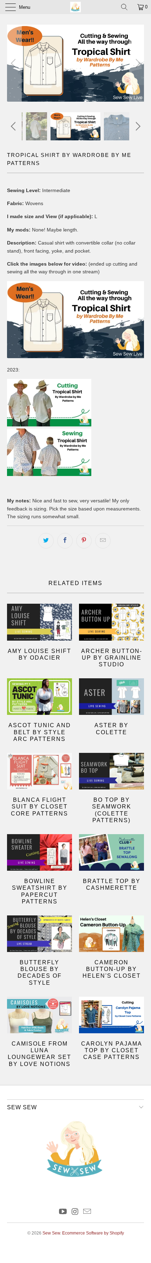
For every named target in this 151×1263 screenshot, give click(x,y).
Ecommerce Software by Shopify (93, 1233)
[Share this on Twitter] (46, 540)
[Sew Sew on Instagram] (75, 1212)
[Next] (136, 63)
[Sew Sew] (75, 7)
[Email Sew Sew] (87, 1212)
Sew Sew (51, 1233)
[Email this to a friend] (103, 540)
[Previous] (14, 63)
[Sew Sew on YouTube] (63, 1212)
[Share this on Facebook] (65, 540)
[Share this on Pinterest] (84, 540)
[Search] (126, 7)
